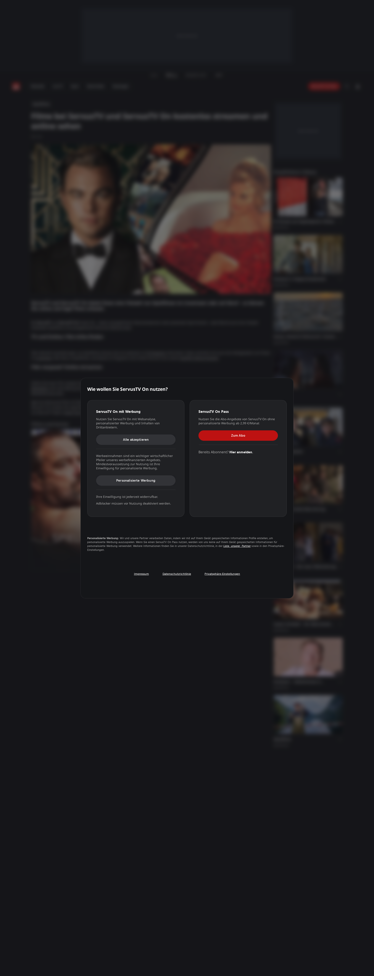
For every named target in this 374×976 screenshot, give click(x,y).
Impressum (141, 573)
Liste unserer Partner (237, 546)
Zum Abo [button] (238, 435)
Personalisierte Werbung (135, 480)
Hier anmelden (240, 452)
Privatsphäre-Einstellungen (222, 573)
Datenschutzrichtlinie (177, 573)
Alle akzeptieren (136, 439)
